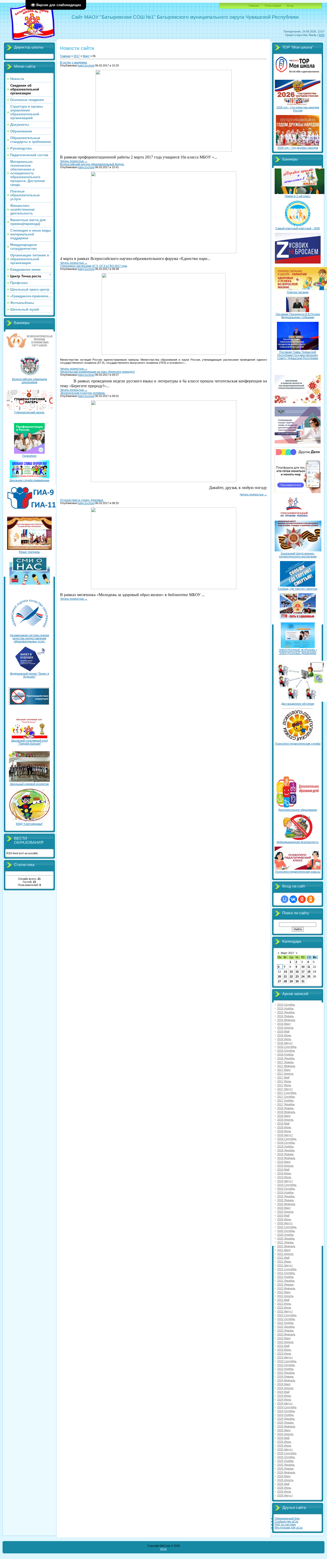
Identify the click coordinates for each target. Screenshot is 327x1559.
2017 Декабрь (286, 1104)
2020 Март (284, 1207)
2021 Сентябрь (287, 1269)
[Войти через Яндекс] (302, 899)
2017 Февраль (286, 1065)
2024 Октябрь (286, 1411)
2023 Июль (284, 1353)
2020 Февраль (286, 1203)
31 (303, 981)
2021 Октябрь (286, 1272)
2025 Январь (285, 1422)
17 (303, 971)
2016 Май (283, 1031)
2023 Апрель (285, 1342)
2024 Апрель (285, 1388)
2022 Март (284, 1292)
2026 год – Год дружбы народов (297, 147)
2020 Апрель (285, 1211)
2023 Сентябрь (287, 1361)
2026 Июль (284, 1491)
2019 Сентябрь (287, 1184)
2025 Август (285, 1449)
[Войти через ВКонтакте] (293, 899)
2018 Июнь (284, 1127)
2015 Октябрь (286, 1004)
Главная (253, 5)
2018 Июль (284, 1131)
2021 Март (284, 1249)
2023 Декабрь (286, 1372)
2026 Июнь (284, 1487)
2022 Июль (284, 1307)
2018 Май (283, 1123)
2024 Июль (284, 1399)
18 (308, 971)
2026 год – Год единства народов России (297, 109)
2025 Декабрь (286, 1464)
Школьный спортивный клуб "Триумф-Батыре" (29, 742)
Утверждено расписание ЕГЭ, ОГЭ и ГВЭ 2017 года (93, 265)
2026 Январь (285, 1468)
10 (303, 966)
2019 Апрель (285, 1165)
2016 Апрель (285, 1027)
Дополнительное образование (297, 809)
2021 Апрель (285, 1253)
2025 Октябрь (286, 1457)
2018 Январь (285, 1108)
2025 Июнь (284, 1441)
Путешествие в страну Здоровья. (82, 500)
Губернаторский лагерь (29, 412)
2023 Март (284, 1338)
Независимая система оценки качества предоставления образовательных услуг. (29, 638)
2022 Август (285, 1311)
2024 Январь (285, 1376)
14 (285, 971)
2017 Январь (285, 1062)
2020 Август (285, 1223)
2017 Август (285, 1088)
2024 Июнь (284, 1395)
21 (285, 976)
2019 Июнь (284, 1173)
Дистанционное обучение (297, 703)
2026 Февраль (286, 1472)
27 (279, 981)
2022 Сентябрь (287, 1315)
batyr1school (86, 65)
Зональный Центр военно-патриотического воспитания (298, 555)
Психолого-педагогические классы (297, 871)
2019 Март (284, 1161)
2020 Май (283, 1215)
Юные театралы (29, 551)
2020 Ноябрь (285, 1234)
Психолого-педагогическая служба (297, 743)
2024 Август (285, 1403)
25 (308, 976)
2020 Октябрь (286, 1230)
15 (291, 971)
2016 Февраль (286, 1019)
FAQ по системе (285, 1524)
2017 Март (284, 1069)
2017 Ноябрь (285, 1100)
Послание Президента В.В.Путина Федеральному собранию (298, 316)
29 (291, 981)
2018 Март (284, 1115)
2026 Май (283, 1483)
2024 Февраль (286, 1380)
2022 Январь (285, 1284)
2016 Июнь (284, 1035)
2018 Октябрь (286, 1142)
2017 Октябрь (286, 1096)
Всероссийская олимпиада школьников (29, 381)
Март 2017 (287, 952)
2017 (77, 56)
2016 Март (284, 1023)
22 (291, 976)
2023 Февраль (286, 1334)
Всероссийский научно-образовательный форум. (92, 164)
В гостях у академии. (73, 62)
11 (308, 966)
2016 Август (285, 1042)
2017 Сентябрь (287, 1092)
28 (285, 981)
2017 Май (283, 1077)
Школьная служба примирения (29, 480)
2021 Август (285, 1265)
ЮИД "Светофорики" (29, 823)
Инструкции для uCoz (289, 1527)
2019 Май (283, 1169)
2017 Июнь (284, 1081)
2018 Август (285, 1134)
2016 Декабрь (286, 1058)
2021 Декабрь (286, 1280)
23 (297, 976)
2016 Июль (284, 1039)
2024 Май (283, 1391)
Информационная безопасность (298, 842)
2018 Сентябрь (287, 1138)
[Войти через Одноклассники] (310, 899)
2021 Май (283, 1257)
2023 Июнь (284, 1349)
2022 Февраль (286, 1288)
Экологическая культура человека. (82, 392)
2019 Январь (285, 1154)
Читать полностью (73, 161)
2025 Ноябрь (285, 1460)
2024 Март (284, 1384)
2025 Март (284, 1430)
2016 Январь (285, 1016)
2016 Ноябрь (285, 1054)
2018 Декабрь (286, 1150)
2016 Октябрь (286, 1050)
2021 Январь (285, 1242)
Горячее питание (298, 292)
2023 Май (283, 1345)
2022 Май (283, 1299)
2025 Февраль (286, 1426)
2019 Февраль (286, 1157)
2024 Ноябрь (285, 1414)
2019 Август (285, 1180)
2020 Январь (285, 1200)
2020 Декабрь (286, 1238)
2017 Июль (284, 1085)
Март (86, 56)
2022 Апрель (285, 1296)
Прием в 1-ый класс (298, 196)
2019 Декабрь (286, 1196)
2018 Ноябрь (285, 1146)
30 (297, 981)
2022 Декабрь (286, 1326)
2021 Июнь (284, 1261)
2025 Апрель (285, 1434)
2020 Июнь (284, 1219)
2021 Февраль (286, 1246)
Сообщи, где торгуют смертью (297, 588)
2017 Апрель (285, 1073)
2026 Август (285, 1495)
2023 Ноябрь (285, 1368)
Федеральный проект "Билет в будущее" (29, 675)
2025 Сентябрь (287, 1453)
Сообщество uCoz (286, 1521)
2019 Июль (284, 1177)
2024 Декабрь (286, 1418)
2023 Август (285, 1357)
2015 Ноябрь (285, 1008)
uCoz (163, 1548)
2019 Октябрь (286, 1188)
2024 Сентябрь (287, 1407)
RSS (321, 35)
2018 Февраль (286, 1111)
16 (297, 971)
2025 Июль (284, 1445)
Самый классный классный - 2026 (297, 228)
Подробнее (29, 455)
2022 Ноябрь (285, 1322)
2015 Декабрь (286, 1012)
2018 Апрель (285, 1119)
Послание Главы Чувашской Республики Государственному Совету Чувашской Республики (297, 355)
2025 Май (283, 1437)
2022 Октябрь (286, 1319)
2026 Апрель (285, 1480)
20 (279, 976)
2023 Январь (285, 1330)
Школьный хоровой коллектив (29, 784)
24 (303, 976)
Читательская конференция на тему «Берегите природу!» (97, 371)
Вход (290, 5)
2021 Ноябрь (285, 1276)
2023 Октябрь (286, 1365)
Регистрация (273, 5)
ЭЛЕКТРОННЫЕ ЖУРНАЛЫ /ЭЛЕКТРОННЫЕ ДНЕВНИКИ (298, 651)
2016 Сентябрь (287, 1046)
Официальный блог (287, 1518)
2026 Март (284, 1476)
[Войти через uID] (284, 899)
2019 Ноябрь (285, 1192)
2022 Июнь (284, 1303)
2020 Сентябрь (287, 1226)
